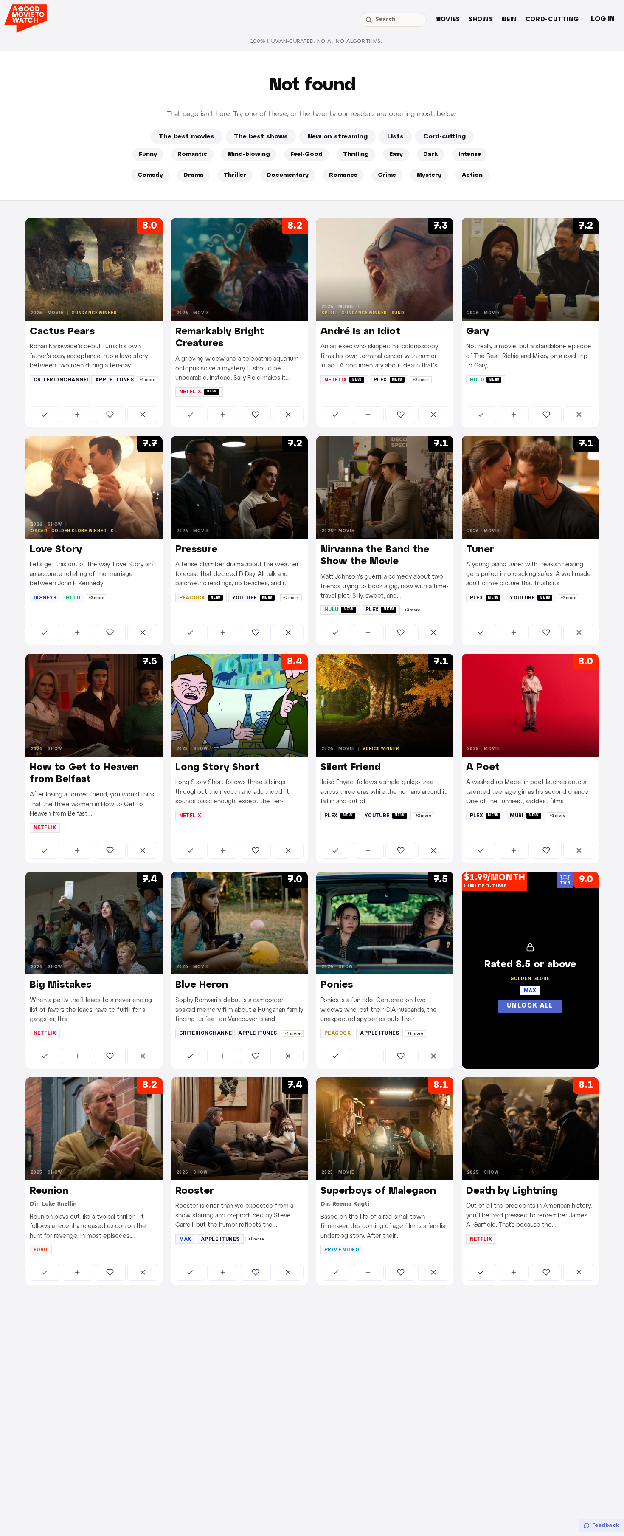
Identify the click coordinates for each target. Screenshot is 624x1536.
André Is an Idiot (360, 331)
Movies (447, 20)
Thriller (235, 175)
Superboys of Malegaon (378, 1191)
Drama (193, 175)
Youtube (252, 598)
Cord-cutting (552, 20)
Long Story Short (217, 767)
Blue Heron (201, 985)
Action (472, 175)
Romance (343, 175)
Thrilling (356, 154)
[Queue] (77, 414)
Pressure (196, 549)
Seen (45, 414)
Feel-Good (306, 154)
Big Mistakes (60, 985)
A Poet (483, 767)
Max (185, 1239)
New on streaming (337, 137)
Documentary (288, 175)
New (509, 20)
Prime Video (341, 1250)
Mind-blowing (249, 154)
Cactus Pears (62, 331)
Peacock (200, 598)
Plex (388, 380)
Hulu (485, 380)
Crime (387, 175)
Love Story (56, 549)
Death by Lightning (512, 1191)
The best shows (261, 137)
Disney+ (45, 598)
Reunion (49, 1191)
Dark (430, 154)
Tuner (480, 549)
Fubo (41, 1250)
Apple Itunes (114, 380)
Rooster (194, 1191)
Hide (142, 414)
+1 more (147, 380)
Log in (603, 19)
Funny (148, 154)
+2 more (291, 598)
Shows (481, 20)
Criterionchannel (62, 380)
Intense (469, 154)
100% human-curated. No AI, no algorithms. (316, 41)
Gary (477, 331)
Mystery (428, 175)
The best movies (186, 137)
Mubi (524, 816)
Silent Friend (350, 767)
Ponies (336, 985)
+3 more (421, 380)
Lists (395, 137)
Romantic (192, 154)
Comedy (150, 175)
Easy (396, 154)
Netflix (198, 392)
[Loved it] (110, 414)
